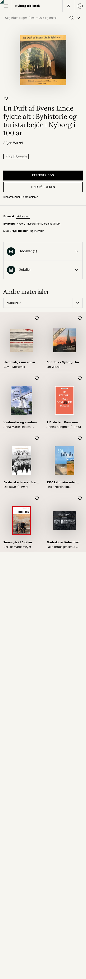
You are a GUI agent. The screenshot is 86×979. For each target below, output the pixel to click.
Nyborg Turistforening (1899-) (44, 224)
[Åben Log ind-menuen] (68, 6)
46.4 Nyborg (23, 216)
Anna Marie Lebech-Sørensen (18, 427)
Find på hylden (43, 187)
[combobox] (43, 18)
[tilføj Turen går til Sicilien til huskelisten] (36, 498)
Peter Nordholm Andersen (58, 487)
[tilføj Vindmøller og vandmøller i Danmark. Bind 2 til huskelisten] (36, 378)
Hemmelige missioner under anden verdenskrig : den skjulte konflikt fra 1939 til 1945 (21, 362)
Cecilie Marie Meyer (17, 547)
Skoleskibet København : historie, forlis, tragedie (64, 542)
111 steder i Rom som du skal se (64, 422)
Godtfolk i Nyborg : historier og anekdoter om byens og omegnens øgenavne (64, 362)
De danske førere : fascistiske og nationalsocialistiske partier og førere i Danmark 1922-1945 (21, 482)
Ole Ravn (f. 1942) (16, 487)
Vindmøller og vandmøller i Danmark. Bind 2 (21, 422)
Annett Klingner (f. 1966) (64, 427)
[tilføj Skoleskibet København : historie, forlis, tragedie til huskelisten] (79, 498)
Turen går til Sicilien (18, 542)
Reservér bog (43, 175)
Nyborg (21, 224)
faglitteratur (37, 231)
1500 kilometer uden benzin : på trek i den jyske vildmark (64, 482)
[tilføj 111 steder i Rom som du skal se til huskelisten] (79, 378)
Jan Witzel (15, 143)
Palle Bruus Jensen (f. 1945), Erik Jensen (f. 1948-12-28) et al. (61, 547)
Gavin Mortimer (14, 367)
